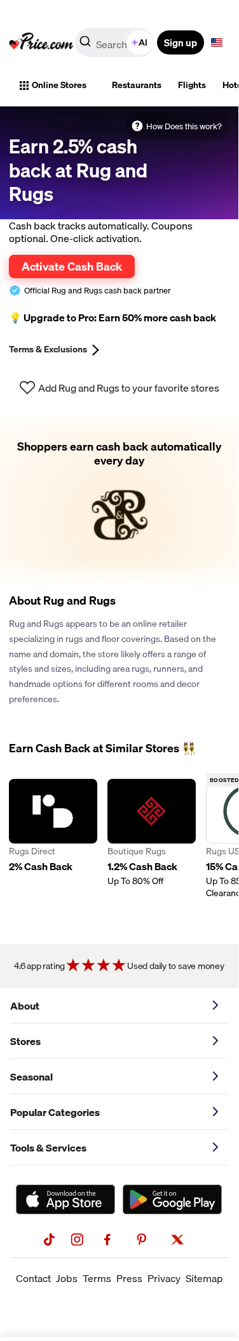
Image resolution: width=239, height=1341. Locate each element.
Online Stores (59, 85)
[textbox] (216, 42)
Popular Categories (55, 1112)
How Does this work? (184, 126)
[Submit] (85, 45)
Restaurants (136, 85)
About (24, 1006)
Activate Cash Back (72, 266)
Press (129, 1278)
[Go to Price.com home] (41, 42)
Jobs (67, 1278)
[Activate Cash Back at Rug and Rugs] (119, 498)
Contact (33, 1278)
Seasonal (31, 1076)
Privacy (164, 1278)
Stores (25, 1041)
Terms (97, 1278)
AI (143, 42)
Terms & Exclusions (48, 349)
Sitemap (204, 1278)
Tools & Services (48, 1147)
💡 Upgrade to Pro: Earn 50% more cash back (112, 317)
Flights (192, 85)
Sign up (180, 42)
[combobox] (115, 42)
